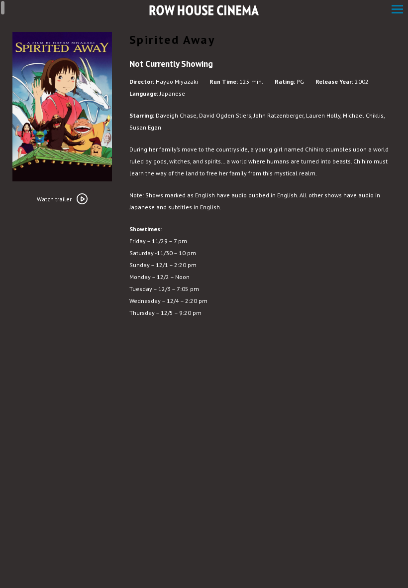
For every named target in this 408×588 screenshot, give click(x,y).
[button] (397, 10)
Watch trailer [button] (54, 199)
